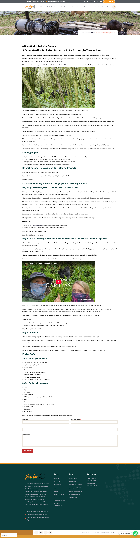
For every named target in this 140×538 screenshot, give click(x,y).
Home (82, 33)
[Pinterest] (94, 1)
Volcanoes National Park (60, 65)
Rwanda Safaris (90, 33)
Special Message (26, 434)
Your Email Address (76, 419)
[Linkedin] (97, 1)
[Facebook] (88, 1)
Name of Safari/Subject (27, 427)
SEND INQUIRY (28, 451)
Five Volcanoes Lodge (35, 225)
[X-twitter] (84, 1)
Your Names (25, 419)
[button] (135, 533)
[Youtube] (101, 1)
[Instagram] (91, 1)
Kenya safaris (33, 504)
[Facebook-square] (41, 533)
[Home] (31, 7)
